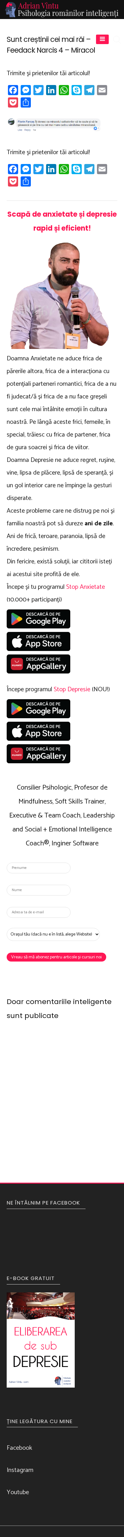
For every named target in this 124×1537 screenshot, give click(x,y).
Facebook (19, 1448)
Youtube (18, 1492)
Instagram (20, 1470)
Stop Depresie (72, 689)
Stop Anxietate (85, 587)
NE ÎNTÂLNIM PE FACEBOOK (43, 1202)
